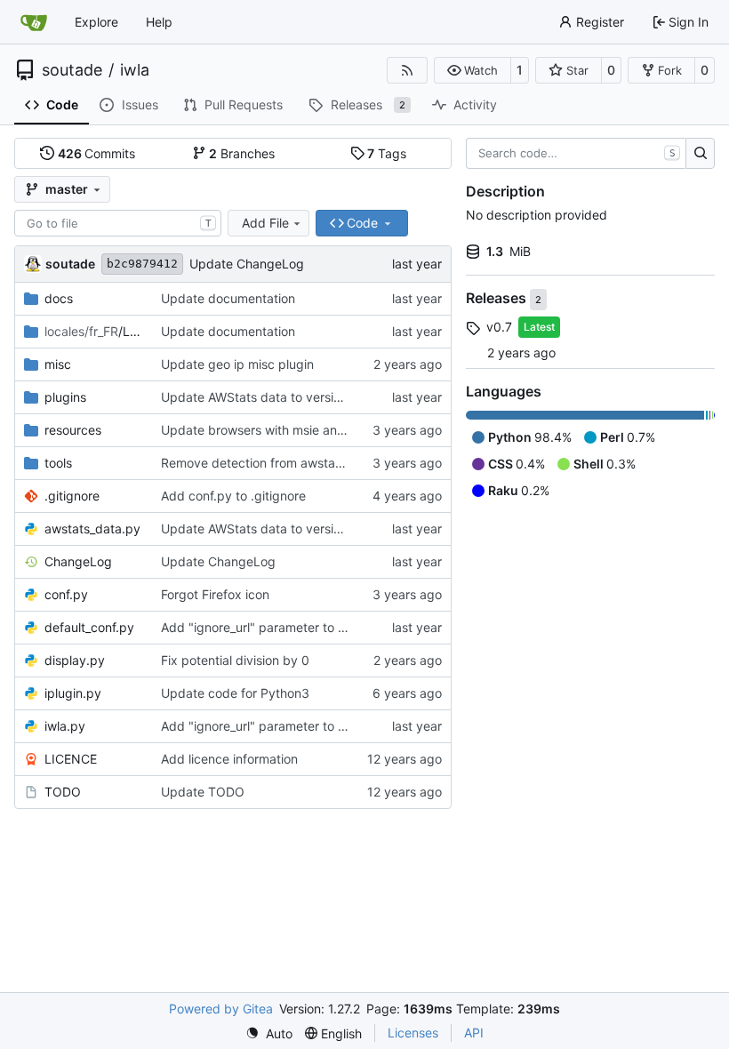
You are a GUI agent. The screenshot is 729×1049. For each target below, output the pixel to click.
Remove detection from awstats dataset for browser (312, 462)
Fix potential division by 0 (235, 660)
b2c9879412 (142, 263)
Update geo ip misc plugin (237, 364)
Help (159, 21)
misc (57, 364)
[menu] (268, 1033)
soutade (72, 70)
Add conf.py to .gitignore (233, 495)
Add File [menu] (265, 222)
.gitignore (72, 495)
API (474, 1032)
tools (58, 462)
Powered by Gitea (221, 1008)
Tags (386, 153)
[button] (472, 70)
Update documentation (228, 298)
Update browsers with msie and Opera (273, 429)
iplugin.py (72, 693)
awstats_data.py (92, 528)
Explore (96, 21)
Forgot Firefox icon (215, 594)
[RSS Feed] (407, 70)
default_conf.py (89, 627)
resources (72, 429)
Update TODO (202, 791)
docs (58, 298)
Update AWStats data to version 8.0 (266, 396)
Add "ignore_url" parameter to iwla (260, 627)
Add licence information (229, 758)
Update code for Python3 (235, 693)
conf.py (66, 594)
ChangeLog (78, 561)
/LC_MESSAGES (93, 331)
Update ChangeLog (246, 263)
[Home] (34, 22)
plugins (65, 396)
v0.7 (499, 326)
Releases (498, 299)
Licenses (413, 1032)
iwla (134, 70)
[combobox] (117, 223)
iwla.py (64, 725)
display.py (74, 660)
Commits (97, 153)
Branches (242, 153)
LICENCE (70, 758)
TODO (62, 791)
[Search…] (700, 154)
